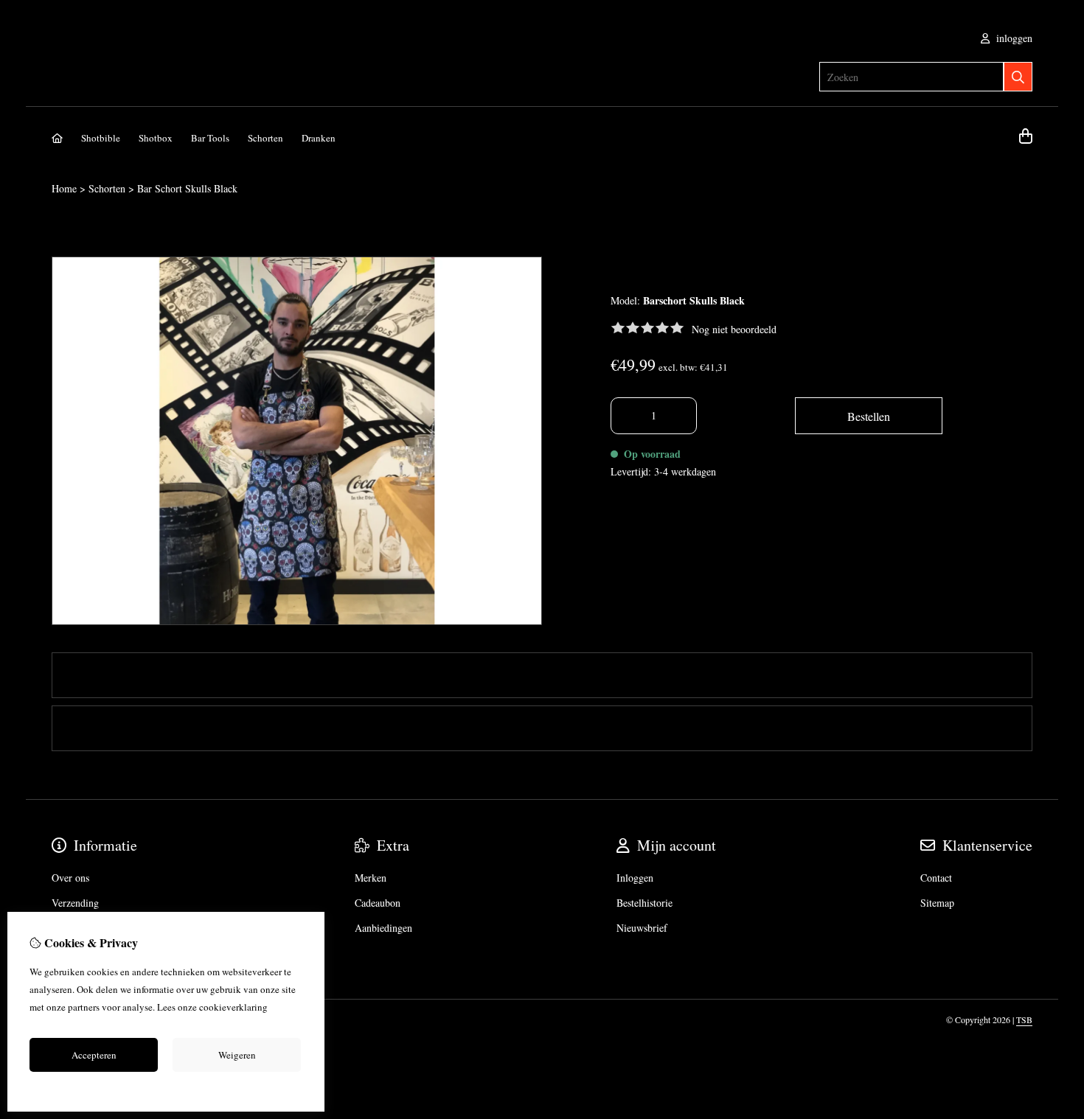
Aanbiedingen (383, 928)
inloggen (1012, 38)
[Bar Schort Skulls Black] (297, 621)
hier (277, 1007)
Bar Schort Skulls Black (187, 188)
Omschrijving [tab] (109, 674)
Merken (370, 878)
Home (64, 188)
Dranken (319, 137)
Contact (936, 878)
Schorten (265, 137)
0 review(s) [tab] (103, 727)
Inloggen (634, 878)
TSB (1024, 1019)
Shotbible (100, 137)
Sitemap (937, 903)
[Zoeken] (1018, 76)
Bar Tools (210, 137)
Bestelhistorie (644, 903)
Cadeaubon (377, 903)
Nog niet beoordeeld (734, 329)
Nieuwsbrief (641, 928)
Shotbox (156, 137)
